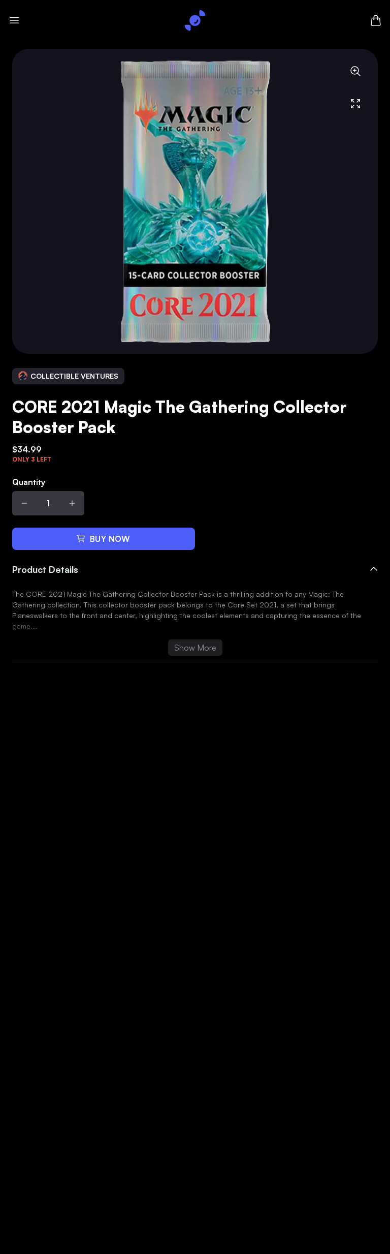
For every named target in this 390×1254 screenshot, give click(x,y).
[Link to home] (195, 20)
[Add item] (72, 503)
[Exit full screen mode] (355, 103)
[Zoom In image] (355, 71)
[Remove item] (24, 503)
